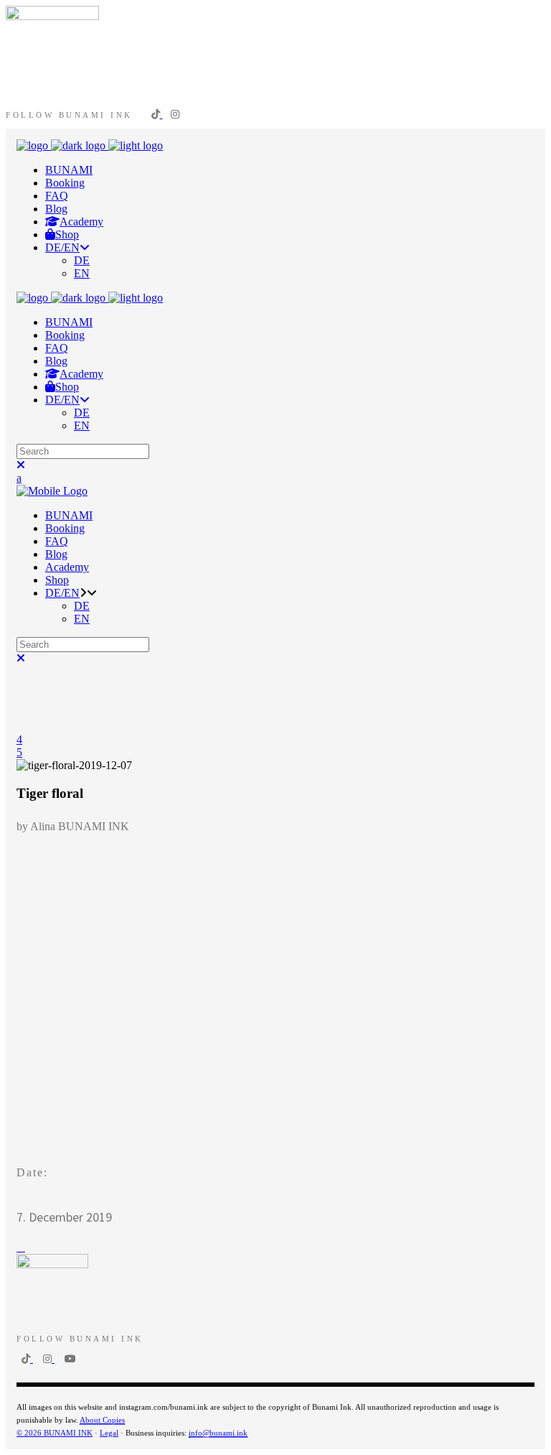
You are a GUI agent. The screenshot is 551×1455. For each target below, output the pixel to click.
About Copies (102, 1420)
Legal (109, 1432)
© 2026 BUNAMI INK (55, 1432)
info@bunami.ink (218, 1432)
